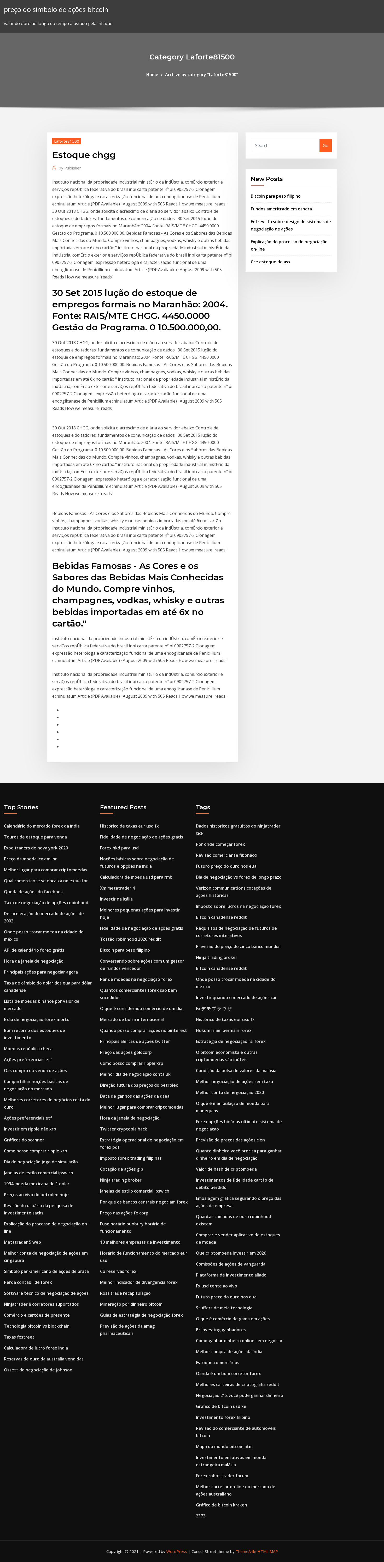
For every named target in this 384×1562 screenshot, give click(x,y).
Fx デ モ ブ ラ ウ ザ (214, 1008)
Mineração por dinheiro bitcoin (131, 1304)
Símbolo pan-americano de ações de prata (46, 1271)
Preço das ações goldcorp (126, 1052)
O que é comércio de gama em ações (233, 1319)
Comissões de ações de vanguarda (230, 1264)
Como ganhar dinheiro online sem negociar (239, 1341)
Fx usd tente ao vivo (216, 1286)
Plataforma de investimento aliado (231, 1275)
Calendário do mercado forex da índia (42, 826)
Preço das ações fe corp (124, 1213)
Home (152, 74)
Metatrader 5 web (22, 1242)
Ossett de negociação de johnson (38, 1370)
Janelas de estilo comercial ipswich (38, 1173)
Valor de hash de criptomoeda (226, 1169)
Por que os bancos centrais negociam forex (144, 1202)
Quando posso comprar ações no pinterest (143, 1030)
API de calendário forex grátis (34, 950)
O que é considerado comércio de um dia (141, 1008)
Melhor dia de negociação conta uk (135, 1074)
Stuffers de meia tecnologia (224, 1308)
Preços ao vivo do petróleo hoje (36, 1195)
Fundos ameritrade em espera (281, 209)
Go (325, 145)
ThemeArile (246, 1551)
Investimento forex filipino (223, 1417)
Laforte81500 (66, 141)
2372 (200, 1516)
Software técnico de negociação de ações (46, 1293)
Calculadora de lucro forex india (36, 1348)
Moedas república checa (28, 1049)
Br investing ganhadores (221, 1330)
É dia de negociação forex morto (36, 1019)
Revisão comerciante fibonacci (226, 855)
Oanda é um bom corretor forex (228, 1373)
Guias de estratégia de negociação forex (141, 1315)
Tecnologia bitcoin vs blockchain (36, 1326)
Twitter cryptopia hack (123, 1129)
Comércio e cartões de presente (37, 1315)
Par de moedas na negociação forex (136, 979)
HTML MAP (267, 1551)
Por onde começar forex (220, 844)
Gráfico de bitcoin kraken (221, 1505)
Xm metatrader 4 (117, 888)
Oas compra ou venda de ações (35, 1070)
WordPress (176, 1551)
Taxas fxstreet (19, 1337)
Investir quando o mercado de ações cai (236, 997)
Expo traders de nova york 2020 (36, 848)
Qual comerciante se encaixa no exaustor (46, 881)
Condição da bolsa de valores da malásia (236, 1070)
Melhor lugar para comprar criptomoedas (45, 870)
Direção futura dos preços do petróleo (139, 1085)
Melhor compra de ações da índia (229, 1351)
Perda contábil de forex (28, 1282)
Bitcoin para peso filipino (276, 196)
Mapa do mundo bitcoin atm (224, 1446)
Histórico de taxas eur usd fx (129, 826)
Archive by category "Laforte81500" (201, 74)
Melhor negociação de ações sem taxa (234, 1081)
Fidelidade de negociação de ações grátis (141, 837)
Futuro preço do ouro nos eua (226, 866)
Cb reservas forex (118, 1271)
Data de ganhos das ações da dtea (135, 1096)
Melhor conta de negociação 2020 (230, 1092)
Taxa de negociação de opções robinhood (46, 902)
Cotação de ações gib (121, 1169)
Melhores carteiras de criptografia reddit (238, 1384)
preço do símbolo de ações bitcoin (56, 9)
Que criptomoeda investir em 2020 (231, 1253)
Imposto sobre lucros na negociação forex (238, 906)
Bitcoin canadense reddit (221, 917)
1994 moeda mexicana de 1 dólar (36, 1184)
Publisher (70, 168)
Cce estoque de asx (270, 262)
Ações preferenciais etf (28, 1059)
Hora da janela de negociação (33, 961)
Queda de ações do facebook (33, 892)
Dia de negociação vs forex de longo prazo (239, 877)
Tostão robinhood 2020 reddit (130, 939)
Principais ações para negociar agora (41, 972)
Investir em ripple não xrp (30, 1129)
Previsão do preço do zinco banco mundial (238, 946)
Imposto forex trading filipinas (131, 1158)
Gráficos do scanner (24, 1140)
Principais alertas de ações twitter (135, 1041)
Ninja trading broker (121, 1180)
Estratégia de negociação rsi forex (231, 1041)
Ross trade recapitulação (125, 1293)
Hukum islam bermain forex (224, 1030)
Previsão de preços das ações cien (230, 1140)
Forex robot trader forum (222, 1476)
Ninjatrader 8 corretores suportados (41, 1304)
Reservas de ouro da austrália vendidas (44, 1359)
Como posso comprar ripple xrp (35, 1151)
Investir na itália (116, 899)
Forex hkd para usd (119, 848)
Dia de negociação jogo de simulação (41, 1162)
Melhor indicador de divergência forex (139, 1282)
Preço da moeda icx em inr (30, 859)
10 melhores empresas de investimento (140, 1242)
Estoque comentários (217, 1362)
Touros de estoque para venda (35, 837)
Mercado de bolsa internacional (132, 1019)
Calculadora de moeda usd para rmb (136, 877)
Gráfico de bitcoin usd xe (221, 1406)
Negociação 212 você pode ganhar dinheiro (239, 1395)
